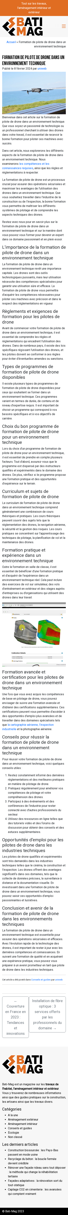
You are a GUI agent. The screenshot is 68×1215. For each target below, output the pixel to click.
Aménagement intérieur (22, 1124)
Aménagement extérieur (23, 1119)
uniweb (42, 68)
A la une (13, 1115)
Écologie (13, 1132)
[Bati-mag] (22, 26)
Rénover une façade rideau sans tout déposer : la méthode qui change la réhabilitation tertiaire (37, 1172)
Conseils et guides (41, 979)
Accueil (11, 42)
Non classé (15, 1137)
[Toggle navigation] (64, 26)
